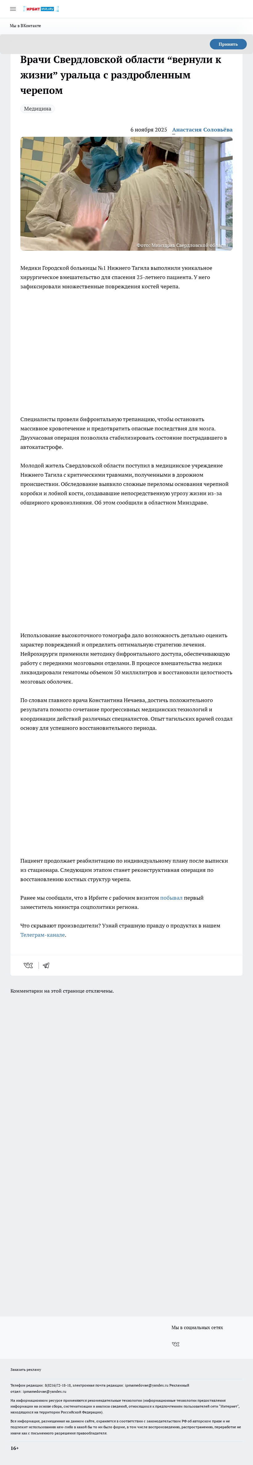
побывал (171, 897)
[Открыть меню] (13, 9)
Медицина (37, 108)
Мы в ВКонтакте (25, 25)
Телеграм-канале (42, 934)
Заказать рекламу (25, 1369)
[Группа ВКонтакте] (175, 1344)
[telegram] (48, 965)
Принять (228, 44)
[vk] (28, 965)
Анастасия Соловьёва (202, 129)
